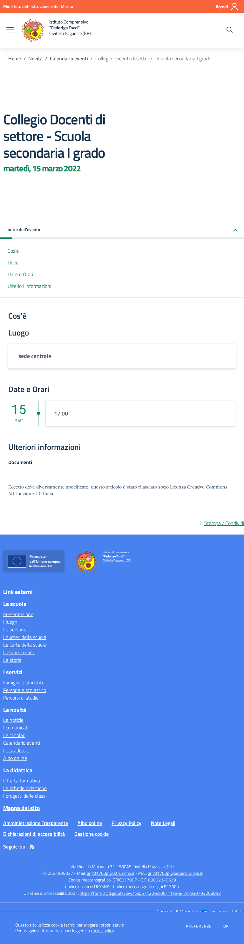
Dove (13, 262)
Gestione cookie (91, 834)
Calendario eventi (69, 58)
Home (14, 58)
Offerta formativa (21, 780)
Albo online (15, 758)
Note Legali (163, 823)
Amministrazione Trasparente (35, 823)
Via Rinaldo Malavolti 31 (93, 866)
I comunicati (16, 727)
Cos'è (13, 251)
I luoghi (10, 622)
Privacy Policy (126, 823)
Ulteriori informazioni (29, 286)
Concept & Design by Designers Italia (199, 911)
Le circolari (14, 735)
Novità (35, 58)
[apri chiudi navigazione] (10, 30)
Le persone (14, 629)
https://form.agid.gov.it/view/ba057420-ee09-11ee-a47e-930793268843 (150, 893)
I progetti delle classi (24, 796)
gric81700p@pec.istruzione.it (175, 873)
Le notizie (13, 720)
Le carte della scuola (24, 644)
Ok (226, 926)
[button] (122, 230)
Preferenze (199, 926)
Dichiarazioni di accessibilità (34, 834)
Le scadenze (16, 750)
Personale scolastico (24, 690)
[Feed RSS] (32, 846)
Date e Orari (20, 274)
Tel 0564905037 (57, 873)
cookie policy (102, 930)
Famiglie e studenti (23, 682)
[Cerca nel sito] (229, 30)
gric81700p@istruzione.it (110, 873)
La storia (12, 660)
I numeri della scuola (24, 637)
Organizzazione (19, 652)
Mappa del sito (21, 808)
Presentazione (18, 614)
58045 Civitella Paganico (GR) (146, 866)
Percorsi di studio (20, 697)
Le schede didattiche (25, 788)
